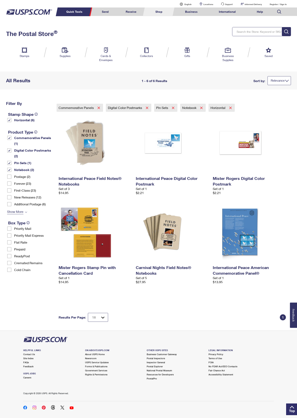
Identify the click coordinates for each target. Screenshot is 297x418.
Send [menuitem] (105, 11)
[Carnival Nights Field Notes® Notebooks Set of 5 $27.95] (172, 232)
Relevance (278, 80)
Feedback (28, 366)
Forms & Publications (96, 366)
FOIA (211, 362)
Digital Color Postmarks (125, 108)
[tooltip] (36, 114)
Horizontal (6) (24, 120)
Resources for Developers (160, 374)
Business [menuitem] (191, 11)
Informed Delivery (253, 4)
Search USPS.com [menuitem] (279, 11)
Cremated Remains (28, 263)
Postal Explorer (155, 366)
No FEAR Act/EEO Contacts (223, 366)
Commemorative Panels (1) (32, 140)
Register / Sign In (278, 4)
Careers (27, 377)
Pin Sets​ (162, 108)
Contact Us (29, 354)
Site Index (28, 358)
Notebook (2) (24, 170)
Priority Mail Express (29, 235)
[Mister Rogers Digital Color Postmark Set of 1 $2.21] (249, 143)
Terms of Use (215, 358)
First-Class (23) (25, 190)
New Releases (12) (27, 197)
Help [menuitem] (260, 11)
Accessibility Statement (221, 374)
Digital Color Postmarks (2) (32, 153)
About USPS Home (95, 354)
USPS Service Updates (97, 362)
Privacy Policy (216, 354)
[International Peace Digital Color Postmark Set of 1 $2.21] (172, 143)
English (184, 4)
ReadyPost (22, 256)
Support (229, 4)
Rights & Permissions (96, 374)
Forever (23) (22, 183)
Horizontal (218, 108)
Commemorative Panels (77, 108)
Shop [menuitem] (158, 11)
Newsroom (91, 358)
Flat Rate (20, 242)
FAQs (26, 362)
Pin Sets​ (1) (22, 163)
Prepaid (19, 249)
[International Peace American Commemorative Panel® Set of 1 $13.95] (249, 232)
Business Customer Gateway (162, 354)
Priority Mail (22, 228)
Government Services (96, 370)
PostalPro (152, 378)
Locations (208, 4)
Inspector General (156, 362)
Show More (15, 211)
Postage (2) (22, 176)
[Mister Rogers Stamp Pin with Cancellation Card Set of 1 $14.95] (95, 232)
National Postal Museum (159, 370)
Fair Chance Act (217, 370)
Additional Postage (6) (30, 204)
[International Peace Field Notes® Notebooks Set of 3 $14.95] (95, 143)
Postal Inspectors (156, 358)
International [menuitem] (227, 11)
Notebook (189, 108)
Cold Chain (22, 270)
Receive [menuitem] (131, 11)
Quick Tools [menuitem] (74, 11)
